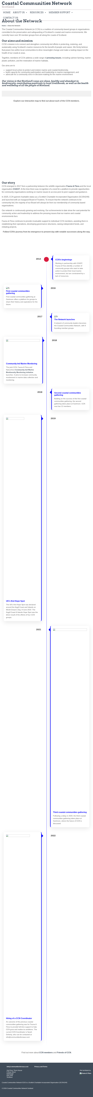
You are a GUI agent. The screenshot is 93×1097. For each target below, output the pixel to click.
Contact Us (10, 17)
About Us (19, 12)
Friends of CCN (64, 1053)
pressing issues (54, 58)
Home (6, 12)
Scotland (37, 5)
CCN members (46, 1053)
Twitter (88, 4)
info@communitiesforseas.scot (17, 1067)
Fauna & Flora (72, 186)
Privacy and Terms (40, 1067)
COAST (16, 189)
